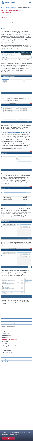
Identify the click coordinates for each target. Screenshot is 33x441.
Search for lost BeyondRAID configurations (14, 22)
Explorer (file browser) (7, 333)
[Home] (8, 2)
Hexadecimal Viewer (7, 348)
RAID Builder (5, 337)
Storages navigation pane (8, 326)
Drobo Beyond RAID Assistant (9, 339)
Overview (6, 20)
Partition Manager (6, 335)
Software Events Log (7, 352)
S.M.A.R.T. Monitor (6, 350)
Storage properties (6, 331)
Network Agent (5, 343)
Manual (8, 7)
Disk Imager (5, 341)
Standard (13, 7)
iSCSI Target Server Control (9, 346)
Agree (8, 438)
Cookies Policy (14, 434)
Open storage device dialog (9, 329)
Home (2, 7)
